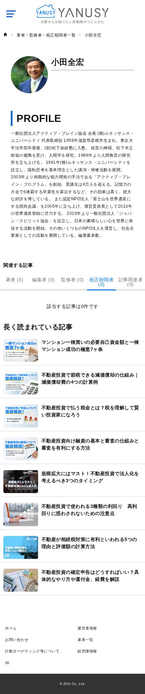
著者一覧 (85, 640)
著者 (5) (15, 279)
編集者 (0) (43, 279)
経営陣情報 (87, 651)
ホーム (11, 628)
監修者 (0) (72, 279)
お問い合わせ (16, 640)
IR (7, 663)
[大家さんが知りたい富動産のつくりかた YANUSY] (72, 11)
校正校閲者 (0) (101, 282)
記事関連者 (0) (130, 282)
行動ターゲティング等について (32, 651)
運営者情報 (87, 628)
